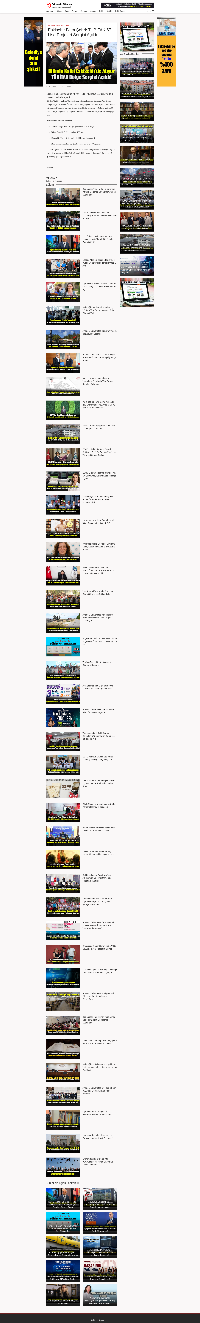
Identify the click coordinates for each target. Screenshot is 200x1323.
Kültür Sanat (120, 11)
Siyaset (93, 11)
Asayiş (74, 11)
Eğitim (101, 11)
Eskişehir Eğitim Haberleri (58, 25)
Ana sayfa (49, 11)
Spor (67, 11)
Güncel (59, 11)
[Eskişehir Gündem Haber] (59, 5)
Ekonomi (83, 11)
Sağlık (109, 11)
